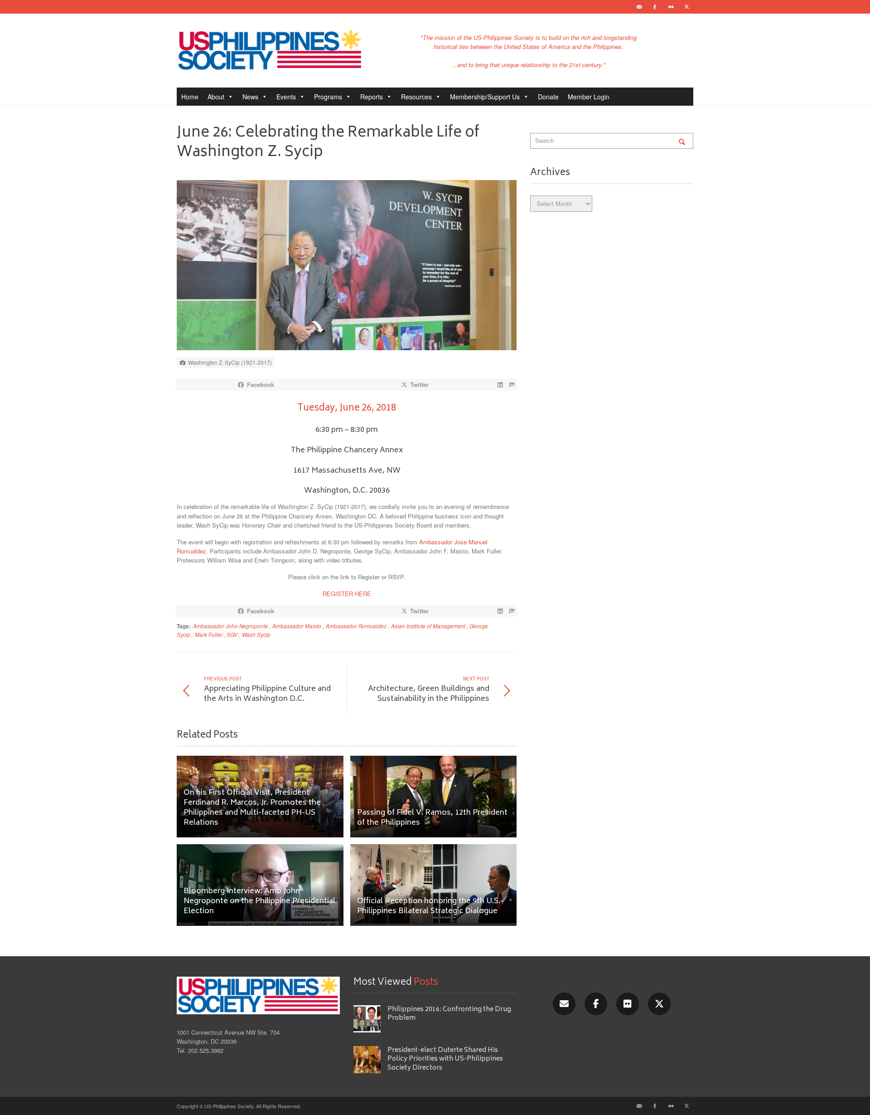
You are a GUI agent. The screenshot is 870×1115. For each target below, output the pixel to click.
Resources (416, 96)
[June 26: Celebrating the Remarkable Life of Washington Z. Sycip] (347, 267)
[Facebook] (655, 7)
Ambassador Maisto (296, 626)
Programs (328, 96)
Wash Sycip (256, 634)
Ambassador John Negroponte (230, 626)
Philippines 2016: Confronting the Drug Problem (449, 1014)
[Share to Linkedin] (500, 385)
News (250, 96)
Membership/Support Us (485, 96)
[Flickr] (670, 7)
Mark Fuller (208, 634)
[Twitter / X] (686, 7)
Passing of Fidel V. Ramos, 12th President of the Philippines (432, 818)
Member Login (588, 96)
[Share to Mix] (511, 385)
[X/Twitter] (659, 1004)
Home (189, 96)
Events (286, 96)
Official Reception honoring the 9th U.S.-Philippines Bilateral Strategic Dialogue (430, 906)
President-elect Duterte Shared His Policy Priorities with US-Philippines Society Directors (445, 1059)
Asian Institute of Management (428, 626)
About (216, 96)
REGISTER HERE (347, 593)
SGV (232, 634)
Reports (371, 96)
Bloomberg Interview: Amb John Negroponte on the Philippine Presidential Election (259, 901)
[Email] (639, 7)
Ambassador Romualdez (356, 626)
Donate (548, 96)
